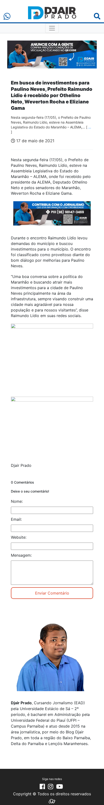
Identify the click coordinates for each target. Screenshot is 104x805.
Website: (18, 537)
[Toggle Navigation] (52, 28)
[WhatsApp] (7, 16)
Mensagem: (21, 555)
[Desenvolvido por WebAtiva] (52, 800)
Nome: (17, 501)
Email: (16, 519)
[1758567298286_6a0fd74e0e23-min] (52, 216)
